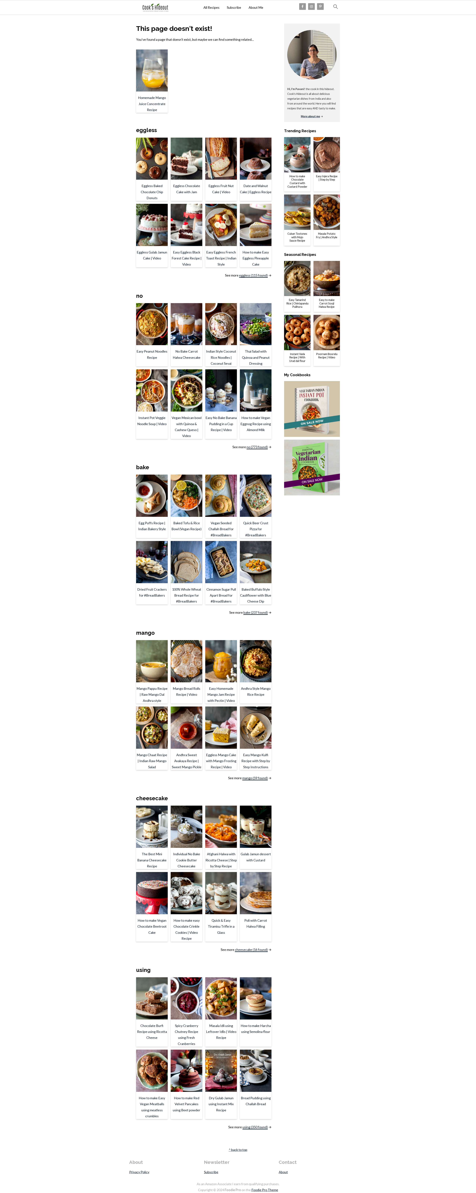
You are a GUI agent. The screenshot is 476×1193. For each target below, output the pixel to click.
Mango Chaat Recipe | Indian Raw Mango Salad (152, 761)
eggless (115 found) (253, 275)
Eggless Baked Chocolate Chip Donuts (152, 192)
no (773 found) (257, 447)
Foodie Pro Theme (264, 1190)
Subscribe (234, 7)
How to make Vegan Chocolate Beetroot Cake (152, 926)
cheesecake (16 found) (251, 950)
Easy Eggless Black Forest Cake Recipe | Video (187, 258)
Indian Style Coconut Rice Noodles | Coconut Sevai (221, 357)
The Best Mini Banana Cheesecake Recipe (152, 860)
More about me (310, 116)
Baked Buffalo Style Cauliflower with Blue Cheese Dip (255, 595)
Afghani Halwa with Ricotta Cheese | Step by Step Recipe (221, 860)
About (283, 1172)
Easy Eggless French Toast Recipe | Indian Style (221, 258)
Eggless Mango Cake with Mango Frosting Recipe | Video (221, 761)
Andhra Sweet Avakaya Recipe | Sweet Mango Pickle (186, 761)
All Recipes (211, 7)
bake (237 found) (255, 612)
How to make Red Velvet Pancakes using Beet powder (186, 1104)
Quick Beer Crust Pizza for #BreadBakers (255, 529)
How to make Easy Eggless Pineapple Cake (255, 258)
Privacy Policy (139, 1172)
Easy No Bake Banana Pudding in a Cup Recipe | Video (221, 424)
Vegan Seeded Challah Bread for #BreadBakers (221, 529)
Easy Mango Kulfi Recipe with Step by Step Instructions (255, 761)
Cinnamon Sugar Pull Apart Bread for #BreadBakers (221, 595)
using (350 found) (255, 1127)
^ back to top (238, 1150)
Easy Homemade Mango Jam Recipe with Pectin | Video (221, 694)
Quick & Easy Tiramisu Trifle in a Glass (221, 926)
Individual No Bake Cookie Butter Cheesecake (186, 860)
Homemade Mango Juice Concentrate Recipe (152, 104)
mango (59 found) (255, 778)
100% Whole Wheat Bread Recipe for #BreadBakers (186, 595)
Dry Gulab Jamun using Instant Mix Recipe (221, 1104)
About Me (256, 7)
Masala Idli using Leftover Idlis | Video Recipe (221, 1032)
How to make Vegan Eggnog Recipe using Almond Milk (255, 424)
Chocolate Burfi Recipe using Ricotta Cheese (152, 1032)
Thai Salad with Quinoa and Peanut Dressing (256, 357)
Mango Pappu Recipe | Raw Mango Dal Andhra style (152, 694)
